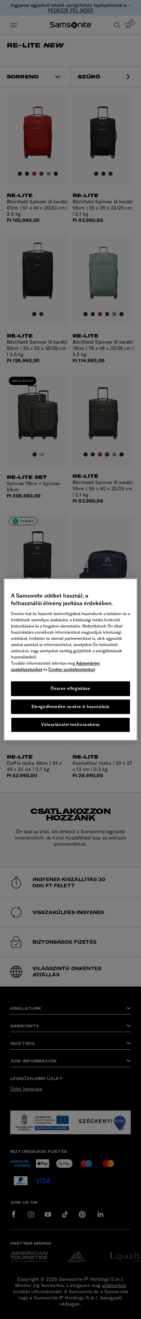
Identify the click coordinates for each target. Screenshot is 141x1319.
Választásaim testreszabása (70, 724)
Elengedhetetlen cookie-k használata (70, 706)
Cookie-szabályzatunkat (71, 669)
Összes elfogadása (70, 688)
